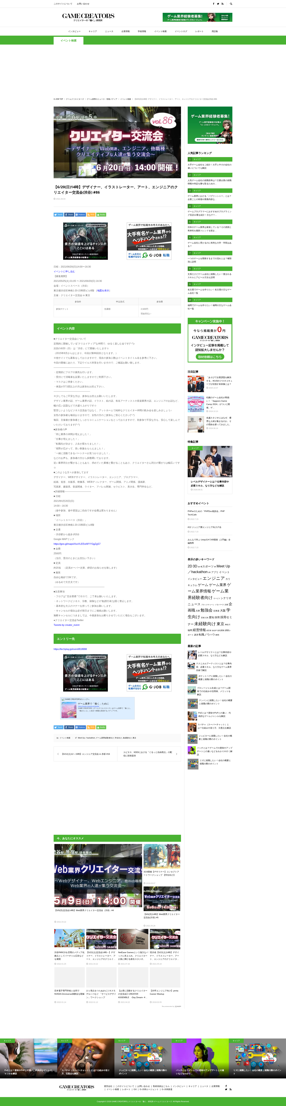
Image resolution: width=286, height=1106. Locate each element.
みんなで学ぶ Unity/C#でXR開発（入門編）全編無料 (209, 541)
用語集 (215, 31)
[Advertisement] (143, 71)
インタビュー (74, 31)
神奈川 (227, 625)
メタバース (219, 605)
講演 (196, 635)
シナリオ (226, 598)
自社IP (214, 630)
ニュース (109, 31)
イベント (224, 572)
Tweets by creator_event (66, 625)
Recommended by (168, 1006)
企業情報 (125, 31)
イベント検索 (160, 31)
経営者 (208, 630)
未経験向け (127, 738)
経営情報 (199, 630)
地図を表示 (103, 290)
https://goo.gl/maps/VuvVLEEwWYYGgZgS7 (77, 544)
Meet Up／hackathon (86, 738)
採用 (217, 617)
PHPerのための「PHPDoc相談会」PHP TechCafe (206, 513)
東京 (134, 738)
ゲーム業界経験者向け (105, 738)
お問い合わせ (83, 4)
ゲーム (203, 585)
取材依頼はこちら (161, 1086)
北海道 (216, 611)
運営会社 (108, 1086)
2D (190, 566)
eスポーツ (207, 566)
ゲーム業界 (217, 585)
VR (209, 572)
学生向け (118, 738)
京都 (226, 605)
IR (215, 567)
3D (195, 566)
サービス (216, 598)
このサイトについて (63, 4)
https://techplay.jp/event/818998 (70, 649)
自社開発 (220, 630)
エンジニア (214, 578)
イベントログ (181, 31)
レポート (199, 31)
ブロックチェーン (207, 605)
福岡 (190, 630)
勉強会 (206, 610)
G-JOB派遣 (167, 1089)
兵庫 (198, 611)
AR (199, 567)
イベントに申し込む (64, 271)
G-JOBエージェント (149, 1089)
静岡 (217, 635)
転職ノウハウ (207, 634)
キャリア (93, 31)
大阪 (223, 610)
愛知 (211, 617)
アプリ (214, 572)
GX (135, 1089)
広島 (206, 618)
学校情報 (142, 31)
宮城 (203, 618)
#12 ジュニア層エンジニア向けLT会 (204, 527)
